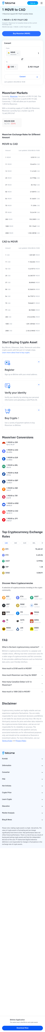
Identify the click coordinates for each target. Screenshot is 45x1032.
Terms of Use (7, 741)
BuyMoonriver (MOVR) (21, 34)
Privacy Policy (21, 741)
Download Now (22, 1028)
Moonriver (14, 96)
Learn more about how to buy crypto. (16, 353)
